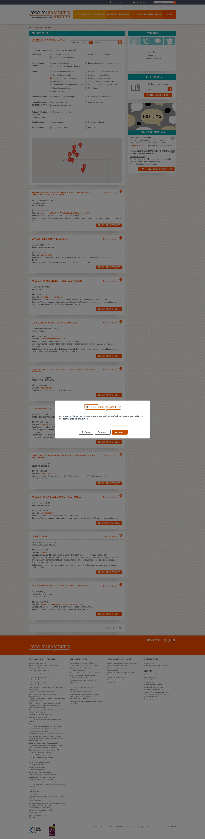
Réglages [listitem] (102, 432)
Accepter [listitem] (119, 432)
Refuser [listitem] (86, 432)
